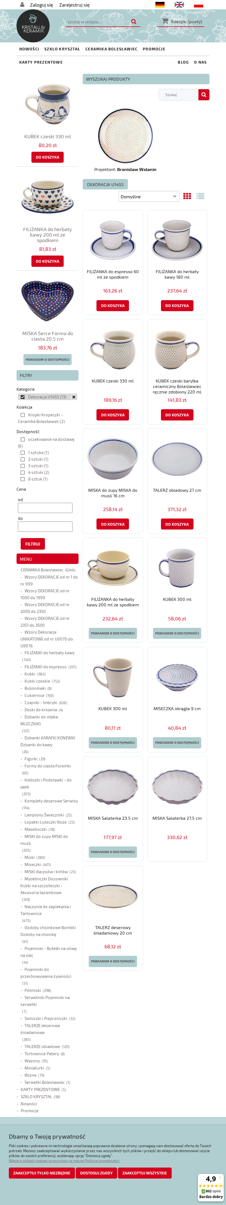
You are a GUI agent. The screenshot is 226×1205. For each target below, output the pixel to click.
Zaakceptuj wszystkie (144, 1173)
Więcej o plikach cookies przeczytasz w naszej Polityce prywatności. (64, 1160)
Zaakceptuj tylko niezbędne (41, 1173)
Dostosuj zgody (96, 1173)
